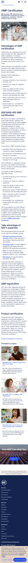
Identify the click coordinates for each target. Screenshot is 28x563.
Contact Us (3, 529)
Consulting (3, 509)
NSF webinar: (7, 257)
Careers (3, 526)
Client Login (4, 538)
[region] (14, 554)
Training (3, 512)
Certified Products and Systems (10, 542)
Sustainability (4, 519)
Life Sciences (4, 494)
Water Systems (4, 492)
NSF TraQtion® (4, 516)
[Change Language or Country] (19, 2)
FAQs (4, 250)
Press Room (4, 533)
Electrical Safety (5, 521)
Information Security (5, 514)
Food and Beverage (5, 490)
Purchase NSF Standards (8, 545)
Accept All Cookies (20, 560)
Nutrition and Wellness (8, 5)
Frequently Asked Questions (7, 536)
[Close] (26, 548)
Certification (4, 507)
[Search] (22, 2)
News (2, 531)
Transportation (4, 499)
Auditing (3, 505)
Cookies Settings (7, 560)
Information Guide (8, 244)
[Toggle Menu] (25, 2)
